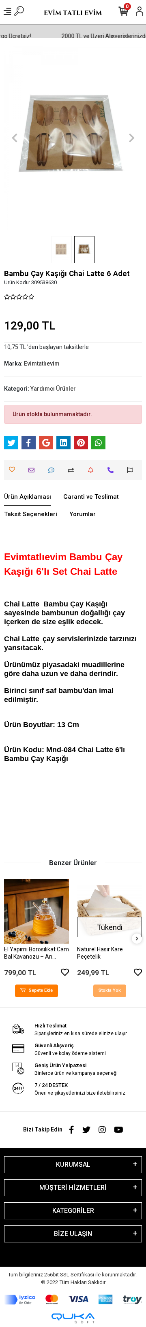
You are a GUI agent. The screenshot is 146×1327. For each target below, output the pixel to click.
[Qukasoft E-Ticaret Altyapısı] (73, 1318)
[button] (14, 138)
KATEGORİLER (73, 1210)
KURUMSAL (73, 1164)
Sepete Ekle (41, 990)
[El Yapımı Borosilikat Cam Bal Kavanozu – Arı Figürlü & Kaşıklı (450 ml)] (36, 911)
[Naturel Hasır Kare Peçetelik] (109, 911)
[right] (137, 938)
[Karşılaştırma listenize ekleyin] (73, 470)
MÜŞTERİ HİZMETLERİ (73, 1187)
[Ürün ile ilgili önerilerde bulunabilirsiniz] (132, 470)
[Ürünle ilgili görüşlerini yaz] (53, 470)
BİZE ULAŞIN (73, 1234)
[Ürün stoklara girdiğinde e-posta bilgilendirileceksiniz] (92, 470)
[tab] (27, 497)
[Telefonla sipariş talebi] (112, 470)
